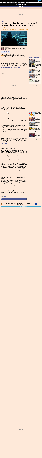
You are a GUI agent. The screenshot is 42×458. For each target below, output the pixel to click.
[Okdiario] (21, 5)
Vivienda (27, 7)
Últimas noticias (7, 7)
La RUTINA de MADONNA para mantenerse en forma (10, 2)
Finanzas (15, 7)
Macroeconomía (34, 7)
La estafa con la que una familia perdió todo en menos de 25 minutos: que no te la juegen (15, 29)
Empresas (12, 7)
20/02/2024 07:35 (7, 50)
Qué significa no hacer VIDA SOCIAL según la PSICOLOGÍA (22, 2)
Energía (18, 7)
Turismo (24, 7)
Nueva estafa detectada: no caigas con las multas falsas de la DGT (12, 27)
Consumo (30, 7)
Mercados (21, 7)
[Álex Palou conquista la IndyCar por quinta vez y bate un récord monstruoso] (32, 114)
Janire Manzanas (7, 47)
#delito (8, 114)
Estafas (5, 196)
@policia (6, 117)
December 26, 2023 (14, 118)
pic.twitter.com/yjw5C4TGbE (13, 117)
